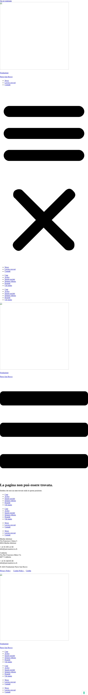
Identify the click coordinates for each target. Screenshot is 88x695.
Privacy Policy (5, 571)
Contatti (7, 85)
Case (6, 275)
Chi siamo (8, 285)
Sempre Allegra (10, 281)
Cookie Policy (19, 571)
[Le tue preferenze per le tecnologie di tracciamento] (84, 693)
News (7, 81)
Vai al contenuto (6, 1)
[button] (44, 176)
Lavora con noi (10, 83)
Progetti (7, 283)
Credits (28, 571)
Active (7, 277)
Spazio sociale (10, 279)
